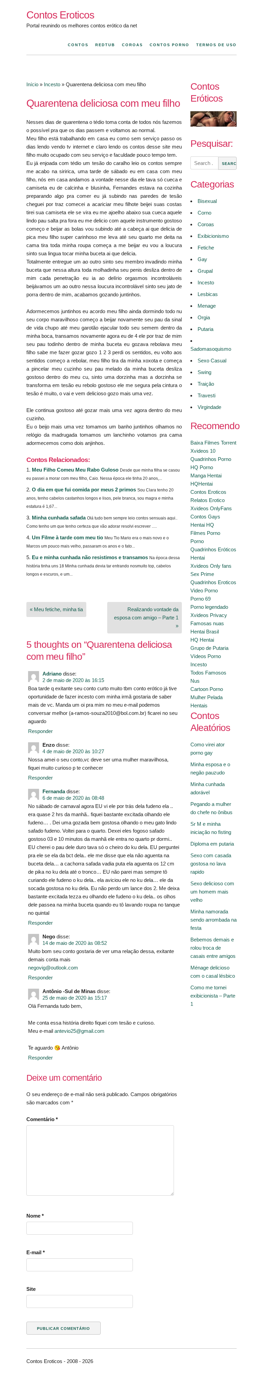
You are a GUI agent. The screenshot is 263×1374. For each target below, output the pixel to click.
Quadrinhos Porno (210, 459)
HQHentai (201, 484)
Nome (35, 1216)
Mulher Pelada (206, 697)
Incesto (52, 84)
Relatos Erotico (207, 500)
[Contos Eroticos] (213, 125)
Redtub (105, 45)
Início (32, 84)
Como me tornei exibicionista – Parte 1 (212, 996)
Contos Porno (169, 45)
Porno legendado (209, 607)
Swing (204, 372)
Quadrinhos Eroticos (213, 582)
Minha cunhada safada (59, 518)
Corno (204, 213)
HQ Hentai (202, 640)
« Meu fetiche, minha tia (56, 609)
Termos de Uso (216, 45)
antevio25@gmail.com (79, 1031)
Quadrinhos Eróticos (213, 549)
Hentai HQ (202, 525)
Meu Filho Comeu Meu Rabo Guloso (75, 470)
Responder (40, 731)
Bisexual (207, 201)
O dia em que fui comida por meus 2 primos (84, 489)
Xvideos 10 (202, 451)
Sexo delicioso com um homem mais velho (212, 892)
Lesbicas (208, 294)
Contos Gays (205, 516)
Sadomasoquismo (210, 349)
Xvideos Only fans (210, 566)
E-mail (35, 1252)
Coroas (132, 45)
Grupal (205, 271)
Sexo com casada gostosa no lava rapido (210, 863)
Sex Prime (202, 574)
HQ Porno (201, 467)
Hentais (199, 705)
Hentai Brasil (204, 631)
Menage (207, 306)
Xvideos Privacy (208, 615)
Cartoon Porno (206, 689)
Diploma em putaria (212, 844)
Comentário (42, 1119)
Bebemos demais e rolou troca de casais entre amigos (213, 948)
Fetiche (206, 248)
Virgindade (209, 407)
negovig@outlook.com (53, 968)
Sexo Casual (212, 360)
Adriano (52, 674)
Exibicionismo (213, 236)
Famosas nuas (207, 623)
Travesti (206, 395)
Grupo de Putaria (209, 648)
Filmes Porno (205, 533)
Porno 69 (200, 599)
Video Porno (204, 590)
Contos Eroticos (60, 15)
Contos (78, 45)
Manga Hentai (206, 475)
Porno (197, 541)
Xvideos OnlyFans (211, 508)
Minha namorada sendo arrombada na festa (213, 920)
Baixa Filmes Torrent (213, 443)
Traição (206, 384)
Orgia (204, 317)
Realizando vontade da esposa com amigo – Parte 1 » (146, 617)
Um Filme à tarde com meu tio (67, 537)
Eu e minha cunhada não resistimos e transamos (90, 557)
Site (31, 1289)
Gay (202, 259)
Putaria (205, 329)
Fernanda (53, 791)
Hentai (197, 558)
